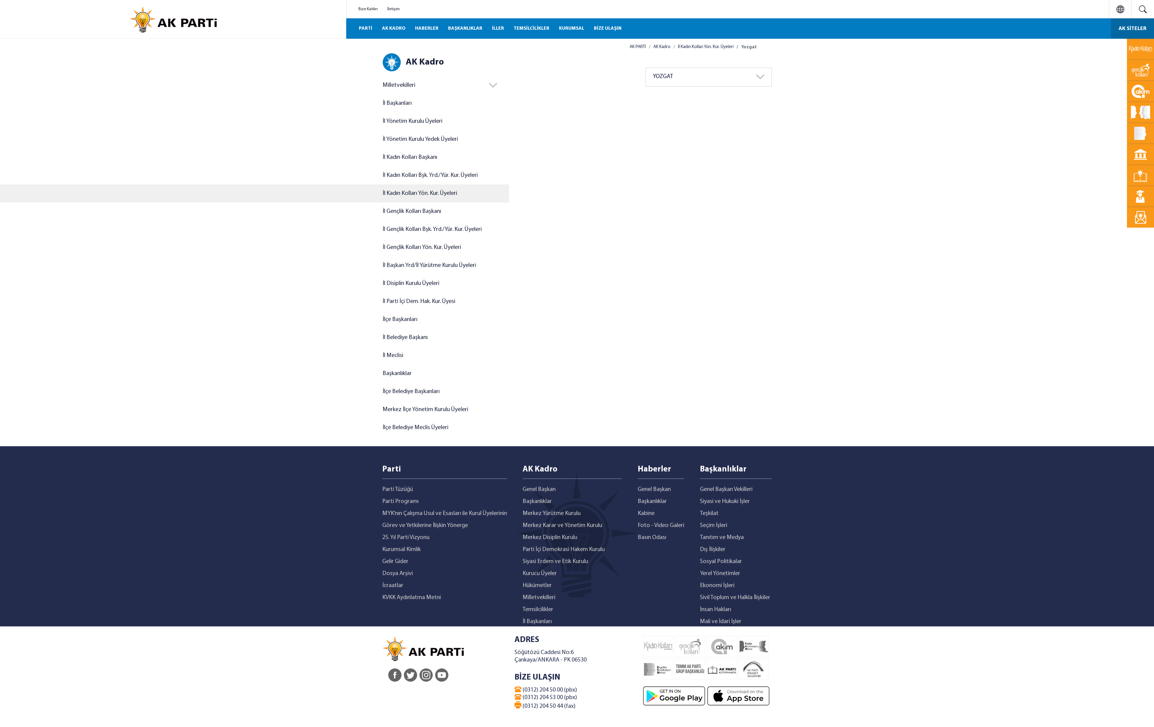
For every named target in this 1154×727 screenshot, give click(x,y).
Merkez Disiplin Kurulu (550, 538)
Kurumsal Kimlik (401, 550)
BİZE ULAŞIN (607, 28)
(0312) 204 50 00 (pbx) (549, 690)
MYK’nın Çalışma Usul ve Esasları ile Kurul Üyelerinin (444, 513)
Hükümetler (537, 586)
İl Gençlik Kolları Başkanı (412, 211)
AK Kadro (661, 47)
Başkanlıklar (397, 374)
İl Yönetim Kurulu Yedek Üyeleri (420, 139)
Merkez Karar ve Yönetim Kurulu (562, 526)
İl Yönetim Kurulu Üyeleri (412, 121)
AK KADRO (393, 28)
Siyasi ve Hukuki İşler (725, 501)
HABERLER (426, 28)
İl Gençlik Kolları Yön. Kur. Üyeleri (422, 247)
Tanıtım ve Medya (722, 538)
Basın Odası (652, 538)
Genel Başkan (539, 489)
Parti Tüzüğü (397, 489)
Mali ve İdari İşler (720, 622)
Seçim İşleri (713, 526)
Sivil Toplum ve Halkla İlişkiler (735, 598)
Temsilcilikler (538, 610)
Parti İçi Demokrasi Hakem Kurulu (564, 550)
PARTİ (365, 28)
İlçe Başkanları (400, 320)
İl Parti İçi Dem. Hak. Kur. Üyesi (419, 301)
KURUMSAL (571, 28)
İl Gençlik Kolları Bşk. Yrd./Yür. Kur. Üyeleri (432, 229)
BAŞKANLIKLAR (465, 28)
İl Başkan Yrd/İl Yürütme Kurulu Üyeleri (429, 265)
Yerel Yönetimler (720, 574)
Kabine (646, 513)
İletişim (393, 9)
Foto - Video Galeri (661, 526)
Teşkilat (709, 513)
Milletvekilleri (539, 598)
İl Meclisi (393, 356)
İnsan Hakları (715, 610)
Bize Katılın (368, 9)
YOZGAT (663, 77)
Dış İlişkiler (712, 550)
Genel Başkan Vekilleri (726, 489)
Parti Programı (400, 501)
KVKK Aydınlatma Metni (411, 598)
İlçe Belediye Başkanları (411, 392)
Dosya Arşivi (397, 574)
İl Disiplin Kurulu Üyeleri (411, 283)
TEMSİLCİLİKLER (531, 28)
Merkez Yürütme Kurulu (552, 513)
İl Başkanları (397, 103)
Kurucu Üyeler (540, 574)
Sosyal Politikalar (721, 562)
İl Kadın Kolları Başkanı (410, 157)
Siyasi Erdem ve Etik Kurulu (555, 562)
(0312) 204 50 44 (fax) (548, 706)
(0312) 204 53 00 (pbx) (549, 698)
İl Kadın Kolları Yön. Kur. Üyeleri (420, 193)
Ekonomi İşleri (717, 586)
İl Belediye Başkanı (405, 338)
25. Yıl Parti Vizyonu (405, 538)
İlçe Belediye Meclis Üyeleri (415, 428)
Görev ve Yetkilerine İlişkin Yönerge (425, 526)
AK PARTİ (638, 47)
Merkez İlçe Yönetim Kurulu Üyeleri (425, 410)
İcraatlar (392, 586)
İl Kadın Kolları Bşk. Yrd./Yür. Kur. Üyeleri (430, 175)
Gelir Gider (395, 562)
